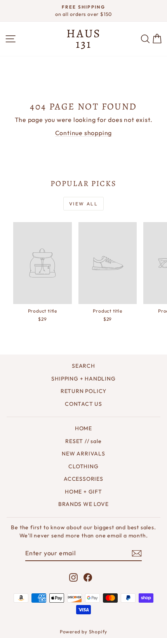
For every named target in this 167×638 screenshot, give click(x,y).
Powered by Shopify (83, 632)
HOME (83, 428)
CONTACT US (83, 403)
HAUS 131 (83, 39)
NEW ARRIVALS (83, 453)
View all (83, 204)
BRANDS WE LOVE (83, 504)
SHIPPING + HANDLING (83, 378)
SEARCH (83, 365)
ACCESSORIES (83, 478)
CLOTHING (83, 466)
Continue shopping (83, 133)
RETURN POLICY (83, 391)
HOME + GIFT (83, 491)
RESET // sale (83, 441)
